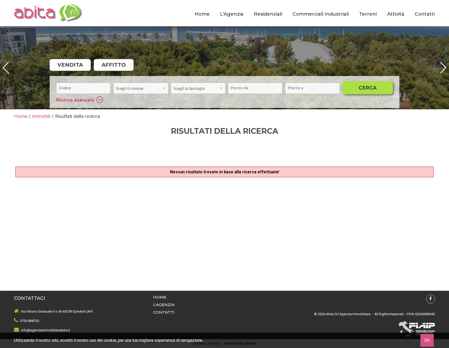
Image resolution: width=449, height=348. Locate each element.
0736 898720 (29, 321)
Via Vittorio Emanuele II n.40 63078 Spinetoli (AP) (57, 311)
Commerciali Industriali (321, 14)
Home (202, 14)
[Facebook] (430, 299)
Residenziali (268, 14)
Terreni (368, 14)
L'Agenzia (231, 14)
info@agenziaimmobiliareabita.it (45, 330)
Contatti (425, 14)
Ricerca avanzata (75, 100)
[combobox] (140, 88)
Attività (395, 14)
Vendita (70, 65)
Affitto (114, 65)
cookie (110, 340)
